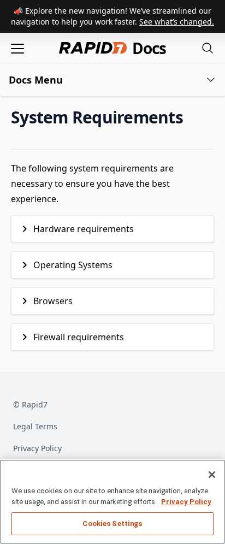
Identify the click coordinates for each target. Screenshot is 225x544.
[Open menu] (17, 48)
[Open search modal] (207, 48)
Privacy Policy (37, 448)
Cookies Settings (112, 523)
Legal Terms (35, 426)
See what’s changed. (176, 21)
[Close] (212, 475)
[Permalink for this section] (192, 117)
